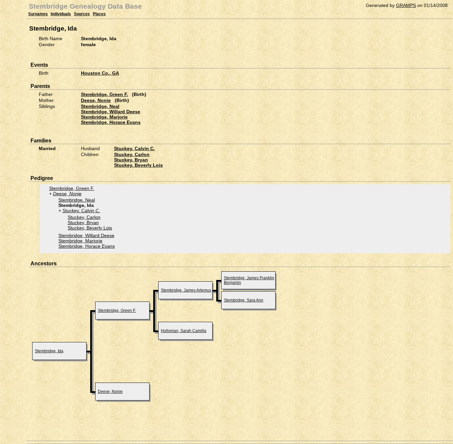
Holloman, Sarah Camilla (183, 330)
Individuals (61, 14)
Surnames (38, 14)
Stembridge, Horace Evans (111, 122)
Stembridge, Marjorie (104, 117)
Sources (82, 14)
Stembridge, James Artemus (186, 290)
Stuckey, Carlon (132, 154)
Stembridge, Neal (100, 106)
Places (99, 14)
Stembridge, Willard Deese (110, 111)
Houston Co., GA (100, 73)
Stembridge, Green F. (104, 94)
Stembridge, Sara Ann (243, 300)
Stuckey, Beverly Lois (138, 165)
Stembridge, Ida (49, 351)
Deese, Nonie (96, 100)
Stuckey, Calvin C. (134, 148)
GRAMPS (406, 5)
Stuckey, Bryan (131, 159)
